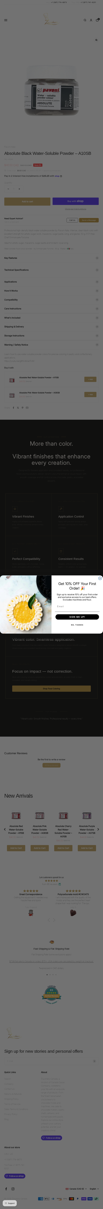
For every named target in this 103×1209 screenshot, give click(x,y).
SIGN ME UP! (77, 617)
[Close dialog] (100, 578)
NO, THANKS (77, 625)
